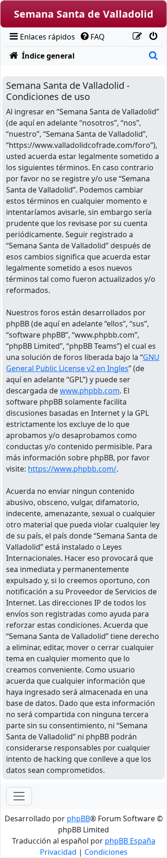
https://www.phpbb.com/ (72, 469)
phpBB (78, 818)
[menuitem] (41, 36)
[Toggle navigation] (19, 796)
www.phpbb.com (90, 391)
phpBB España (130, 841)
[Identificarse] (153, 36)
